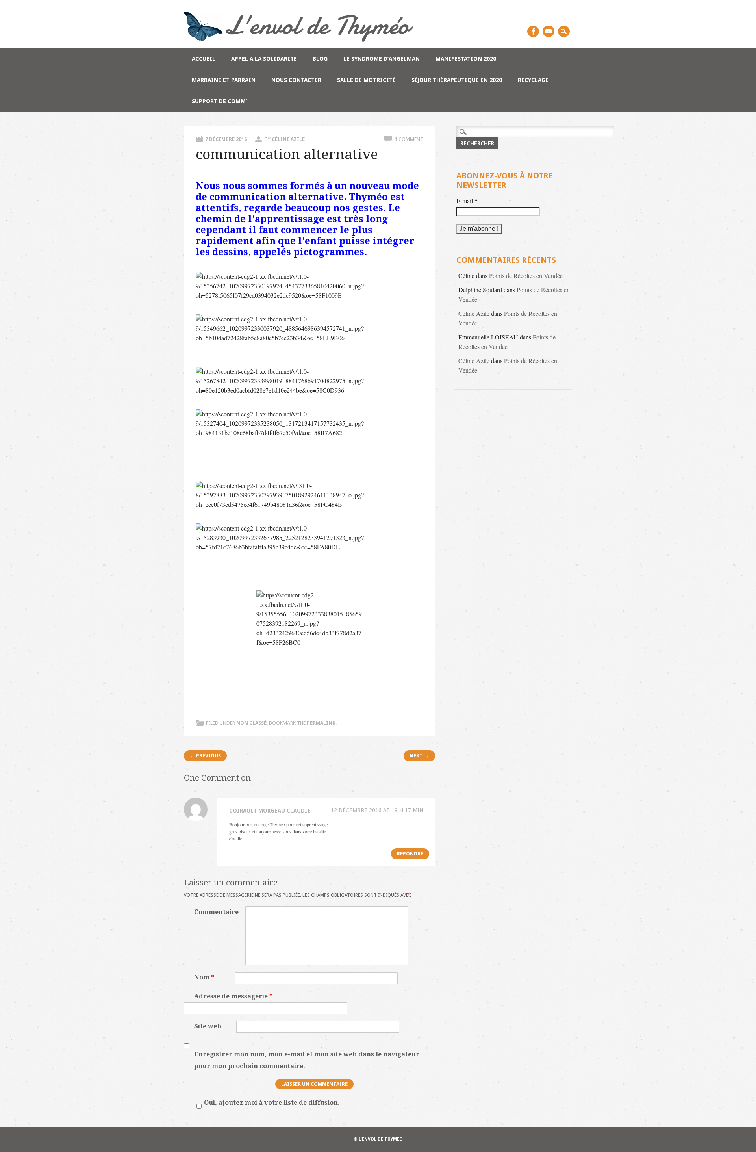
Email (548, 31)
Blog (320, 59)
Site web (207, 1026)
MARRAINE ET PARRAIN (224, 80)
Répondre (410, 854)
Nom (204, 977)
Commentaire (216, 912)
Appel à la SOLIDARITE (264, 59)
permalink (321, 723)
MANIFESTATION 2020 (465, 59)
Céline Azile (288, 139)
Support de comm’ (219, 101)
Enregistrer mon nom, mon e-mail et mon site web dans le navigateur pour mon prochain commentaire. (306, 1060)
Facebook (533, 31)
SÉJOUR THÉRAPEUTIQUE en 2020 (456, 80)
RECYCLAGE (533, 80)
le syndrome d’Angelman (381, 59)
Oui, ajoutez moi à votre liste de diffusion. (272, 1102)
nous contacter (296, 80)
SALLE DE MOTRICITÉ (366, 80)
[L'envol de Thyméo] (298, 39)
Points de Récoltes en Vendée (526, 275)
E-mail (467, 200)
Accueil (203, 59)
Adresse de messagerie (233, 996)
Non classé (251, 723)
